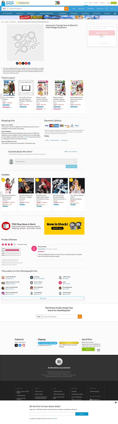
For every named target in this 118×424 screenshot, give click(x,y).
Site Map (74, 391)
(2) (11, 107)
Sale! (74, 8)
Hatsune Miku (74, 13)
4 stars (3, 250)
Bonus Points (85, 13)
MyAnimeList (96, 399)
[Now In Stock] (64, 226)
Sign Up (114, 3)
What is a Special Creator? (76, 400)
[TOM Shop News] (21, 226)
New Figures (20, 13)
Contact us (64, 140)
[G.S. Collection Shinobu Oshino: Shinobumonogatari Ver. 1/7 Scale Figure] (77, 185)
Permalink (54, 249)
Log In (108, 2)
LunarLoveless (10, 294)
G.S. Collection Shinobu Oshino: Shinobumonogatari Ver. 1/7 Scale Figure (77, 197)
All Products (100, 8)
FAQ (47, 140)
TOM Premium (21, 395)
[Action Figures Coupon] (59, 17)
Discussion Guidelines (71, 151)
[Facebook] (19, 345)
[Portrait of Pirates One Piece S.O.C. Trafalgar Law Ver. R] (26, 185)
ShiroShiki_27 (67, 294)
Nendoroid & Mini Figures (46, 13)
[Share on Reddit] (20, 63)
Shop (85, 2)
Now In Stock (96, 13)
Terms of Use (55, 140)
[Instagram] (23, 345)
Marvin (37, 289)
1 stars (3, 255)
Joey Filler (66, 289)
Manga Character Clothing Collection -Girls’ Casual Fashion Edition (42, 99)
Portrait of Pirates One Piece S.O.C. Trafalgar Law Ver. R (26, 197)
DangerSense (10, 278)
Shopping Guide (24, 3)
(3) (45, 109)
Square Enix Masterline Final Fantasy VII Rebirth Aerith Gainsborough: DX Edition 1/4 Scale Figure (9, 197)
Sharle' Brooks (10, 289)
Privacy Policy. (54, 418)
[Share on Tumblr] (17, 63)
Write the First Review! (10, 260)
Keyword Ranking (76, 397)
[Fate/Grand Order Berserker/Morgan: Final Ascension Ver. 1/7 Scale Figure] (60, 185)
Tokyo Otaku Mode (57, 3)
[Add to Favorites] (14, 82)
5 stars (3, 248)
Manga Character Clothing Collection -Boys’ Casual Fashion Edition (59, 99)
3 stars (3, 251)
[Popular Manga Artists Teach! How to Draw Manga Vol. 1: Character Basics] (77, 88)
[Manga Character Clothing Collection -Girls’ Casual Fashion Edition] (43, 88)
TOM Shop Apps (94, 391)
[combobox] (36, 9)
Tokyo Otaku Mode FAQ (58, 397)
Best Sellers (90, 8)
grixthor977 (38, 294)
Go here (26, 137)
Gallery (95, 2)
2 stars (3, 253)
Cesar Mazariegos (39, 278)
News (90, 2)
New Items (81, 8)
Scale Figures (30, 13)
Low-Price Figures (7, 13)
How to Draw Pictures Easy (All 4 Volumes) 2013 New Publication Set (25, 99)
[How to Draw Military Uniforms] (9, 88)
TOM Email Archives (77, 394)
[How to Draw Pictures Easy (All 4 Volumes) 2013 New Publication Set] (26, 88)
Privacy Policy (39, 394)
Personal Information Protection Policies (41, 397)
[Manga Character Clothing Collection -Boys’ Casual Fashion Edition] (60, 88)
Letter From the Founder (21, 398)
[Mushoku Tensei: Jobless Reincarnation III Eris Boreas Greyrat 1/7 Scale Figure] (43, 185)
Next (84, 96)
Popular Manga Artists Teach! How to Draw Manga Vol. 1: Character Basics (76, 99)
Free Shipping (62, 13)
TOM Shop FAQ (57, 391)
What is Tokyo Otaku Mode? (23, 392)
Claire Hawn (41, 249)
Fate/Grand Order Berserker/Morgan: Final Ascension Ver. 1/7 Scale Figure (60, 197)
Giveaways (107, 13)
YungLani (66, 278)
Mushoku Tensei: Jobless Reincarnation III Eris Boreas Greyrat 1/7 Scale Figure (42, 197)
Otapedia (102, 2)
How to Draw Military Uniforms (8, 98)
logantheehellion (11, 283)
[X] (16, 345)
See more (43, 298)
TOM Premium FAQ (58, 394)
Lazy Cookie (38, 283)
